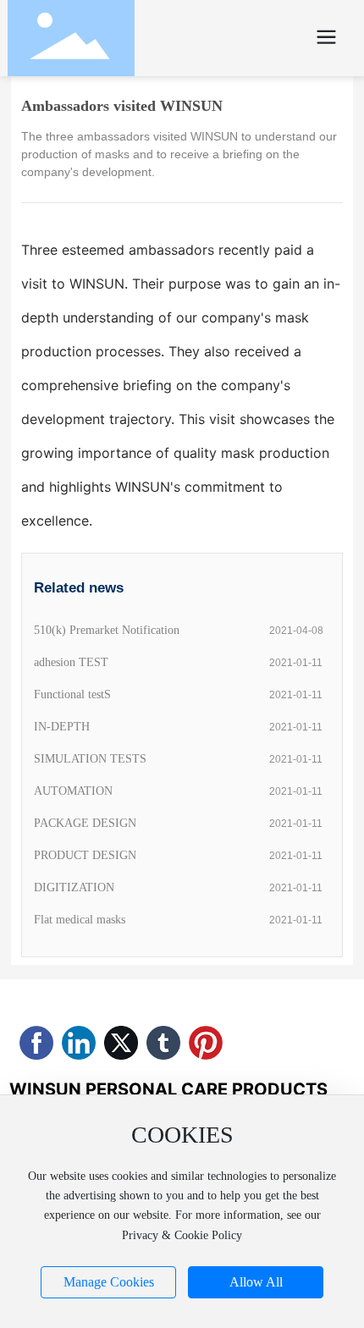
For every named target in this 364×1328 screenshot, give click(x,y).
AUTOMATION (73, 791)
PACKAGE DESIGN (85, 823)
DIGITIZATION (74, 887)
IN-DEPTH (62, 726)
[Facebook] (36, 1043)
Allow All (256, 1282)
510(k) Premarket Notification (106, 630)
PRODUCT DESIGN (85, 855)
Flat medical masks (79, 919)
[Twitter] (121, 1043)
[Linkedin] (79, 1043)
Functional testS (72, 694)
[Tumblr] (163, 1043)
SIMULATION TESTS (90, 758)
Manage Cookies (108, 1282)
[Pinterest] (206, 1043)
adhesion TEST (71, 662)
